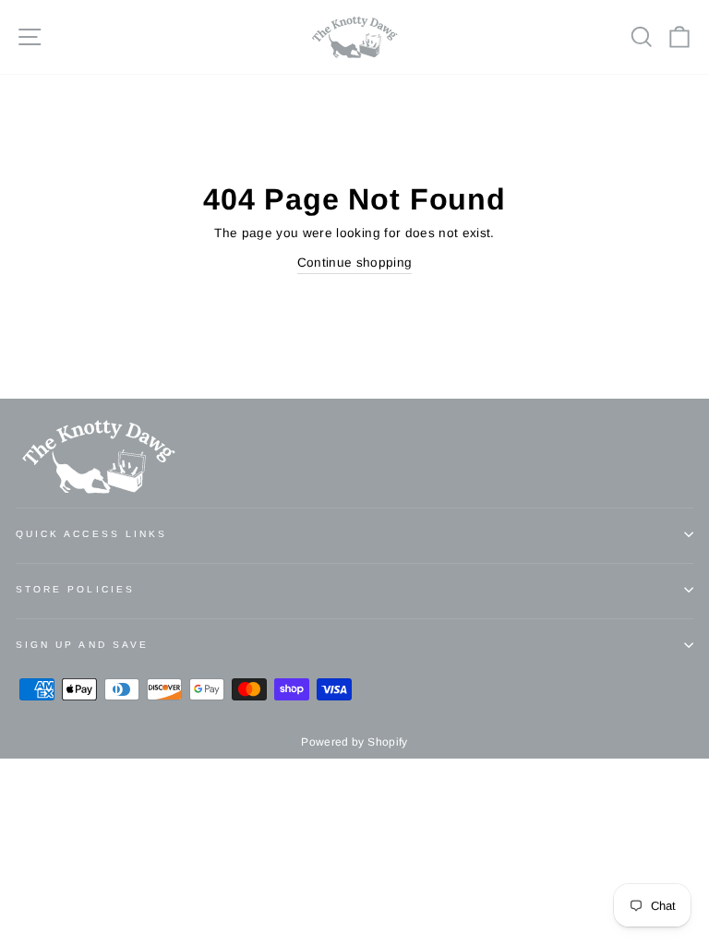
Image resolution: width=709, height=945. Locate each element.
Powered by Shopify (354, 742)
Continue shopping (355, 262)
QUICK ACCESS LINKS (91, 534)
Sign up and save (82, 645)
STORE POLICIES (75, 589)
